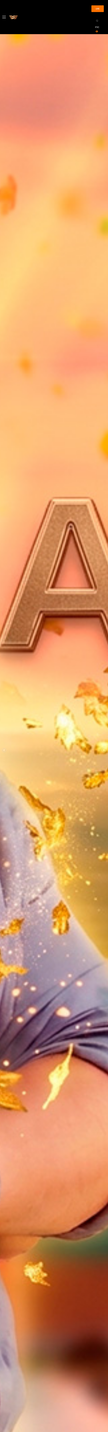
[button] (4, 750)
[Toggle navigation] (4, 17)
